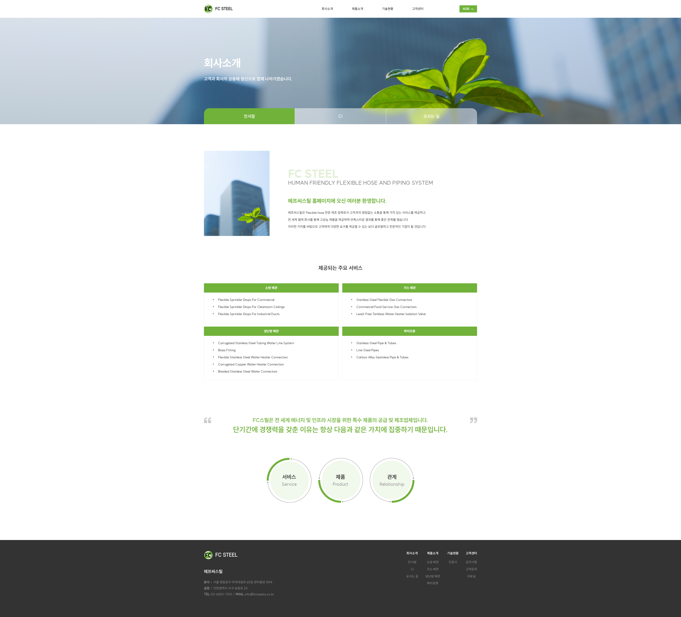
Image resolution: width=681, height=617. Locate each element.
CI (340, 116)
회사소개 (327, 9)
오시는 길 (431, 116)
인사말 (249, 116)
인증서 (453, 562)
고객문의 (471, 569)
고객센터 (417, 9)
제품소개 (357, 9)
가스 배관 (433, 569)
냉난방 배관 (432, 576)
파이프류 (432, 583)
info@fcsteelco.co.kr (259, 594)
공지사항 (471, 562)
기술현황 (387, 9)
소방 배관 (433, 562)
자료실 (471, 576)
